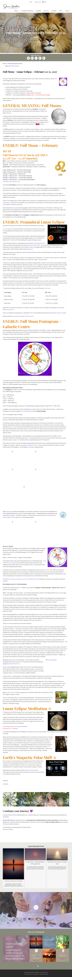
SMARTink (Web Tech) (44, 974)
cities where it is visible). (60, 313)
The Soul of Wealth (14, 692)
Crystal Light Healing (14, 563)
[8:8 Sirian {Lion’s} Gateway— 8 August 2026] (57, 854)
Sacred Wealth (7, 204)
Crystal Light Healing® (29, 411)
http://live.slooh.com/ (8, 309)
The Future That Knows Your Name (13, 881)
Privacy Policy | (35, 974)
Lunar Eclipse (7, 229)
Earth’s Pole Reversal (31, 770)
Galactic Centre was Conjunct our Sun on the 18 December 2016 (22, 579)
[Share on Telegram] (39, 58)
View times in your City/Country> (11, 181)
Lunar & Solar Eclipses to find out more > (23, 316)
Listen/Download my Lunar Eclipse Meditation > (15, 726)
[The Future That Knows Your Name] (13, 863)
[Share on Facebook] (28, 58)
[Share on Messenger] (32, 58)
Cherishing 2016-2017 (39, 243)
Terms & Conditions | (28, 974)
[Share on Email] (43, 58)
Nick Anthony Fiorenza (13, 663)
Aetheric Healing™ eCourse (31, 445)
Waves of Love (45, 570)
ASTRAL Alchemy (14, 66)
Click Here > (48, 288)
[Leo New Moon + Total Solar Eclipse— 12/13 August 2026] (35, 854)
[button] (36, 915)
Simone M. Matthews (36, 42)
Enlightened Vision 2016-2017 (31, 245)
